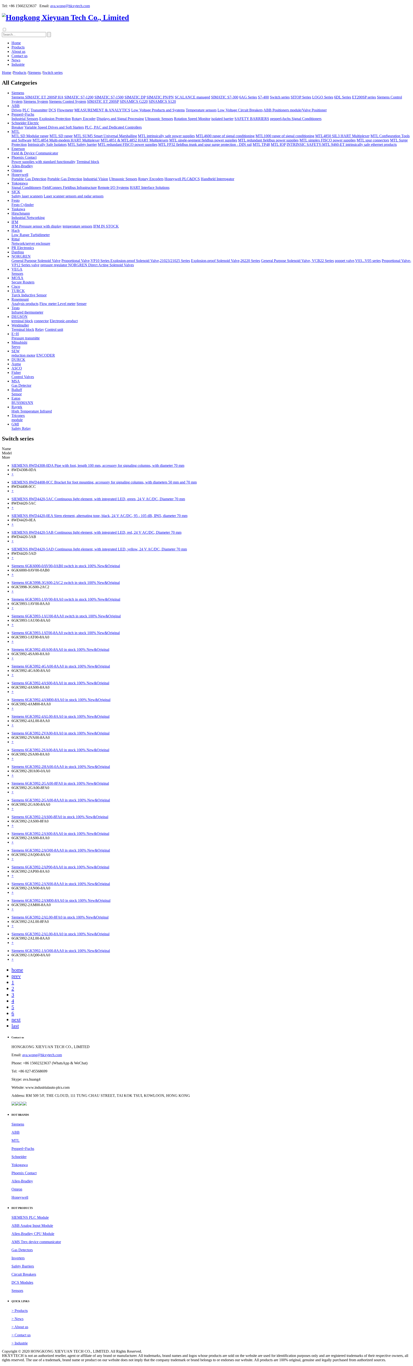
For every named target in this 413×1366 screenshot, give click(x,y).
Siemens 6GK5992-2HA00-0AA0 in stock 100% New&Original (60, 767)
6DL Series (342, 97)
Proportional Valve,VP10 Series (85, 261)
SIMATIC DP (135, 97)
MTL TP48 (261, 144)
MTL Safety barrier (82, 144)
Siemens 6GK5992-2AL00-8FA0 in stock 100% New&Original (60, 917)
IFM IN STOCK (106, 226)
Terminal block (87, 162)
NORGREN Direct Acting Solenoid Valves (101, 265)
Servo (15, 347)
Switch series (53, 73)
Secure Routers (22, 282)
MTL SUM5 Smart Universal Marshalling (105, 136)
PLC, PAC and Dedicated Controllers (113, 127)
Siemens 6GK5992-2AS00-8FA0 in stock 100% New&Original (59, 817)
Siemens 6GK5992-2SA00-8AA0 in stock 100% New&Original (60, 750)
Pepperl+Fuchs (22, 114)
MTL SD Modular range (30, 136)
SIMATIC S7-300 (224, 97)
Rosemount (20, 299)
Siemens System (35, 101)
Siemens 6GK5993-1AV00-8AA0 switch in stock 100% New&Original (65, 599)
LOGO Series (322, 97)
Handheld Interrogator (217, 179)
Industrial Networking (28, 218)
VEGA (16, 269)
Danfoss (17, 252)
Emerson (18, 149)
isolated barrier (222, 119)
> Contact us (21, 1335)
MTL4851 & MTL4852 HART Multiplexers (134, 140)
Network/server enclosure (30, 243)
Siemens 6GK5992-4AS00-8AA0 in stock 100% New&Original (60, 683)
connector (41, 321)
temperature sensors (77, 226)
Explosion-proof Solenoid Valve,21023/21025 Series (150, 261)
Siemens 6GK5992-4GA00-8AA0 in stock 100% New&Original (60, 666)
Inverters (18, 1258)
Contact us (19, 56)
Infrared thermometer (27, 312)
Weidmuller (20, 325)
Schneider (19, 1157)
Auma (16, 364)
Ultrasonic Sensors (159, 119)
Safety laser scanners (27, 196)
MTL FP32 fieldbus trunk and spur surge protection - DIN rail (205, 144)
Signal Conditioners (26, 187)
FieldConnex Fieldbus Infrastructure (69, 187)
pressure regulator (54, 265)
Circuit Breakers (23, 1274)
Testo (15, 308)
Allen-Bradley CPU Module (32, 1234)
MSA (15, 381)
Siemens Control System (67, 101)
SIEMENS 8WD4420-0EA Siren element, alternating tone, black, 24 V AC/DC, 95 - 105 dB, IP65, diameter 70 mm (99, 516)
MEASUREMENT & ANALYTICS (102, 110)
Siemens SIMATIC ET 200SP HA (37, 97)
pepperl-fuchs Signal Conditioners (295, 119)
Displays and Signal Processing (120, 119)
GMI (15, 424)
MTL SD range (61, 136)
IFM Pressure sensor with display (36, 226)
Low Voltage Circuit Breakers (240, 110)
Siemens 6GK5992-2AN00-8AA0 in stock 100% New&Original (60, 884)
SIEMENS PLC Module (30, 1217)
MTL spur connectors (373, 140)
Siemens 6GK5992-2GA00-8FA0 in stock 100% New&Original (60, 783)
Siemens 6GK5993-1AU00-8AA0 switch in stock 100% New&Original (66, 616)
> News (17, 1319)
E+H (15, 334)
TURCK (18, 291)
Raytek (16, 407)
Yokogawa (19, 183)
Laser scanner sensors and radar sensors (73, 196)
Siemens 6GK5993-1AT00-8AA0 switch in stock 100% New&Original (65, 633)
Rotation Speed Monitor (192, 119)
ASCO (16, 368)
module (17, 420)
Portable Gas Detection (28, 179)
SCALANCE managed (192, 97)
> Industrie (19, 1343)
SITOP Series (301, 97)
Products (18, 47)
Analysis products (24, 304)
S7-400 (263, 97)
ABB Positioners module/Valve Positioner (295, 110)
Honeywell (19, 175)
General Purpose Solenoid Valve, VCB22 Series (297, 261)
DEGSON (19, 317)
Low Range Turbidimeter (30, 235)
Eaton (15, 398)
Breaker (17, 127)
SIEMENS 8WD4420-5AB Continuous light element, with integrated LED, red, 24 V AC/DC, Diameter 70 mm (96, 532)
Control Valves (22, 377)
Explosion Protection (55, 119)
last (15, 1026)
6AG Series (248, 97)
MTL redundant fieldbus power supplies (268, 140)
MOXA (17, 278)
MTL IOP (278, 144)
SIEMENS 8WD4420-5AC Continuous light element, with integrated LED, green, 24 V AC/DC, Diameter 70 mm (98, 499)
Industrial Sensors (24, 119)
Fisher (16, 372)
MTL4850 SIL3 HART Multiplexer (342, 136)
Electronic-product (64, 321)
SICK (15, 192)
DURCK (18, 360)
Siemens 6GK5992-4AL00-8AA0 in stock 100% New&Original (60, 716)
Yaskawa (18, 209)
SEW (15, 351)
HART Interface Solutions (149, 187)
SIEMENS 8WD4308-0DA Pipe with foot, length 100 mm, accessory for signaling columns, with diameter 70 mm (97, 465)
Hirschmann (20, 213)
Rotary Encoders (150, 179)
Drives (16, 110)
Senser (81, 304)
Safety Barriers (22, 1266)
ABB (15, 106)
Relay (39, 329)
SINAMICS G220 (134, 101)
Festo (15, 200)
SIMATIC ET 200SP (103, 101)
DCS (52, 110)
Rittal (15, 239)
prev (16, 976)
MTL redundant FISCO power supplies (127, 144)
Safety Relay (21, 428)
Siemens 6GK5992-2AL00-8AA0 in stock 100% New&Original (60, 934)
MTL (15, 132)
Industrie (18, 64)
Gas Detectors (22, 1250)
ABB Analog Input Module (32, 1226)
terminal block (22, 321)
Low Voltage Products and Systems (158, 110)
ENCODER (45, 355)
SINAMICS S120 (162, 101)
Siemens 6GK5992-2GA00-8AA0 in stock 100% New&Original (60, 800)
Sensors (17, 274)
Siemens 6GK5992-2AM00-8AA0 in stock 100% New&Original (60, 900)
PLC (26, 110)
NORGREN (21, 256)
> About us (19, 1327)
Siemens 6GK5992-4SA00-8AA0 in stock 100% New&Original (60, 650)
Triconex (18, 416)
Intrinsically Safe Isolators (47, 144)
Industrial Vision (95, 179)
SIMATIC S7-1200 (78, 97)
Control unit (54, 329)
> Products (19, 1311)
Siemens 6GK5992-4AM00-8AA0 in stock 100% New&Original (60, 700)
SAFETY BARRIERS (251, 119)
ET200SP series (364, 97)
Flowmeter (65, 110)
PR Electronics (22, 248)
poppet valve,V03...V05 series (358, 261)
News (15, 60)
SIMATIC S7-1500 (109, 97)
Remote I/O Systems (113, 187)
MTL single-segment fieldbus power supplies (203, 140)
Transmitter (39, 110)
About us (18, 51)
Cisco (15, 286)
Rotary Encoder (84, 119)
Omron (16, 170)
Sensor (16, 394)
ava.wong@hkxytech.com (70, 6)
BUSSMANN (22, 403)
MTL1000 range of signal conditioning (284, 136)
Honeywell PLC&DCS (182, 179)
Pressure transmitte (25, 338)
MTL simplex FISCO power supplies (327, 140)
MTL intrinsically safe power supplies (166, 136)
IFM (14, 222)
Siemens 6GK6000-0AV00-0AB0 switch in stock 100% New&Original (65, 566)
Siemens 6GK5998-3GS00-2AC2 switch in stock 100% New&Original (65, 583)
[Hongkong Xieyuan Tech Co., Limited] (65, 17)
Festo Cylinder (22, 205)
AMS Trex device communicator (36, 1242)
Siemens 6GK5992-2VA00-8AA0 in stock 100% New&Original (60, 733)
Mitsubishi (19, 342)
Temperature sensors (201, 110)
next (16, 1020)
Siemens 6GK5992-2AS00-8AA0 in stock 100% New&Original (60, 834)
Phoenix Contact (24, 157)
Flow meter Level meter (57, 304)
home (17, 970)
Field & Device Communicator (34, 153)
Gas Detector (21, 385)
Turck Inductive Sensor (29, 295)
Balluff (16, 390)
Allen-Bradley (22, 166)
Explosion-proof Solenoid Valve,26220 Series (225, 261)
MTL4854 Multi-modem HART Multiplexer (66, 140)
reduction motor (23, 355)
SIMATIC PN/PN (160, 97)
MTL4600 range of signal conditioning (225, 136)
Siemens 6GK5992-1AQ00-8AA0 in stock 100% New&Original (60, 951)
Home (16, 43)
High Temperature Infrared (31, 411)
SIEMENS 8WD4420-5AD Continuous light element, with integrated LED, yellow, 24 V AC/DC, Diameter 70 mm (99, 549)
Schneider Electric (25, 123)
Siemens (34, 73)
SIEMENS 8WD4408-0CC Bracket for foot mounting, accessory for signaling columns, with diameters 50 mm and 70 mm (104, 482)
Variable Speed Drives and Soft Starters (54, 127)
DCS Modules (22, 1282)
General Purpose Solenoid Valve (35, 261)
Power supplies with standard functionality (43, 162)
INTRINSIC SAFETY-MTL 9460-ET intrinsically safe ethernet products (342, 144)
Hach (15, 231)
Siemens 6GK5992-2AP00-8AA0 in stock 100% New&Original (60, 867)
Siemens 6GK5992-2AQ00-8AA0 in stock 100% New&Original (60, 850)
